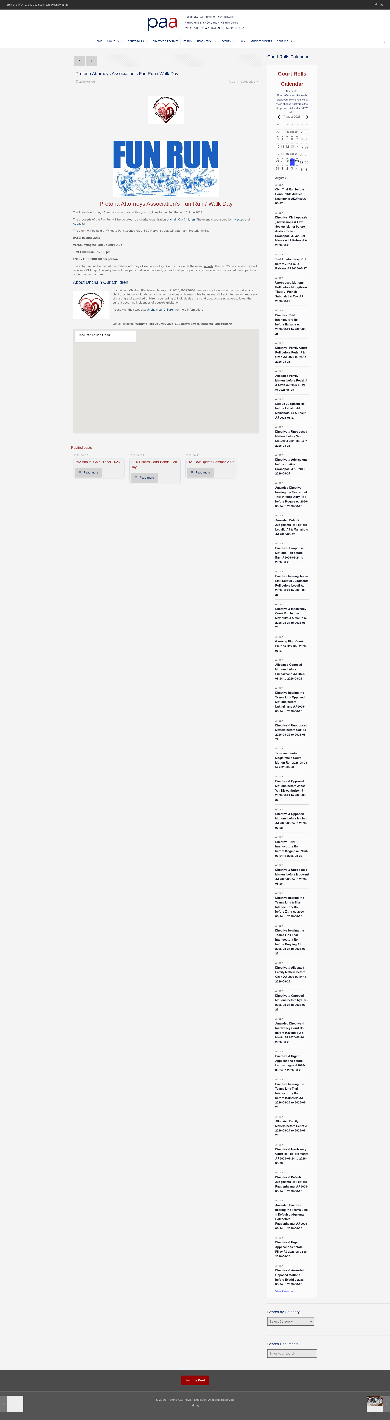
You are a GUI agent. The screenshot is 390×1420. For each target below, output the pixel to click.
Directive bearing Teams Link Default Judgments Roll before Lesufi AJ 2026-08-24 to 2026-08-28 (292, 585)
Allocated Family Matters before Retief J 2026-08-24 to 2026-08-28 (291, 1128)
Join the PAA (14, 4)
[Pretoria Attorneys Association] (195, 22)
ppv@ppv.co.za (58, 4)
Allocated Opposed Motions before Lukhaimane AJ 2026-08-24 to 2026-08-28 (290, 671)
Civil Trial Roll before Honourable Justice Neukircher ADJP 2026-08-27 (291, 196)
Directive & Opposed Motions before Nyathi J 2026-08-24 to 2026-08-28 (292, 1002)
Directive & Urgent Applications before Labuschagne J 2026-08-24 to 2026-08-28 (290, 1063)
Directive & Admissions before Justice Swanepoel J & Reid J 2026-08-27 (291, 466)
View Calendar (284, 1291)
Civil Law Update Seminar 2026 (210, 462)
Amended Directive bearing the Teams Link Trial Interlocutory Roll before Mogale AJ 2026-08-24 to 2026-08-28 (291, 496)
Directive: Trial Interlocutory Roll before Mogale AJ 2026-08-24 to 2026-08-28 (291, 849)
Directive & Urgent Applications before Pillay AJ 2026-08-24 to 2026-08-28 (291, 1249)
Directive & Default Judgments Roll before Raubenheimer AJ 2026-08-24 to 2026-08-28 (291, 1184)
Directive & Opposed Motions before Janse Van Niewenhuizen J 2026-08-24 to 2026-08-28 (291, 790)
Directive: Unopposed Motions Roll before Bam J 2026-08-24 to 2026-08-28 (290, 555)
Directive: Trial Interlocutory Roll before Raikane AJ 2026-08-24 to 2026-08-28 (291, 324)
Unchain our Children (160, 309)
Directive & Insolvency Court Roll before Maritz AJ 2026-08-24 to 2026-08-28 (291, 1156)
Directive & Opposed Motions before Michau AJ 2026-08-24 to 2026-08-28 (291, 821)
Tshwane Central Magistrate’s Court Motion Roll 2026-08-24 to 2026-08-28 (291, 760)
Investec (238, 219)
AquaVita (79, 223)
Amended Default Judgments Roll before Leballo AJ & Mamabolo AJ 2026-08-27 (291, 527)
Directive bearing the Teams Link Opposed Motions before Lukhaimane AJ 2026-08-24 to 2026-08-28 (290, 702)
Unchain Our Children (181, 219)
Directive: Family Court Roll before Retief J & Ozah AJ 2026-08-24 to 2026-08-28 (291, 354)
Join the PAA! (195, 1380)
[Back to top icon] (373, 1414)
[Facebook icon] (376, 5)
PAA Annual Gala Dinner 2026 (97, 462)
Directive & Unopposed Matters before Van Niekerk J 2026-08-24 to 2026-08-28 (291, 438)
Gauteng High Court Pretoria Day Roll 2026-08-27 (291, 645)
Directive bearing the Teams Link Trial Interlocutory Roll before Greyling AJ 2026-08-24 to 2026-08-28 (291, 941)
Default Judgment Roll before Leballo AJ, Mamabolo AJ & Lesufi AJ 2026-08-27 (291, 410)
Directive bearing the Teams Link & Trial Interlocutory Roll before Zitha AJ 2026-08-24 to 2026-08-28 (290, 907)
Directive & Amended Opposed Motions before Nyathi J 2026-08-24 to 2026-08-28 (290, 1277)
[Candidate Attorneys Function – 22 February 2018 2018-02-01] (11, 1404)
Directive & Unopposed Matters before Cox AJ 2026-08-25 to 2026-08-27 (291, 732)
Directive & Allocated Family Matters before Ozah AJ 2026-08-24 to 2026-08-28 (290, 974)
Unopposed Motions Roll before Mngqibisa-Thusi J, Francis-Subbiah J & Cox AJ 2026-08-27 (291, 291)
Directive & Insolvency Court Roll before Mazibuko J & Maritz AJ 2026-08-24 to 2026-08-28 (291, 618)
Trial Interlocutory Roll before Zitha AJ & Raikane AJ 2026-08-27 (291, 263)
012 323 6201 (36, 4)
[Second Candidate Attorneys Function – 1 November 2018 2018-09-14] (378, 1404)
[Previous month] (277, 117)
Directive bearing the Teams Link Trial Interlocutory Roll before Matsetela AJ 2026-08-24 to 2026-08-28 (291, 1095)
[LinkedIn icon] (381, 5)
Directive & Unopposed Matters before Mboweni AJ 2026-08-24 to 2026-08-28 (292, 876)
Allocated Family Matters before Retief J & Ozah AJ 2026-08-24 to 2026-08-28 (291, 382)
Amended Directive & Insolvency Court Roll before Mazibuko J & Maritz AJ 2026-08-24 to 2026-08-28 (291, 1032)
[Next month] (306, 117)
